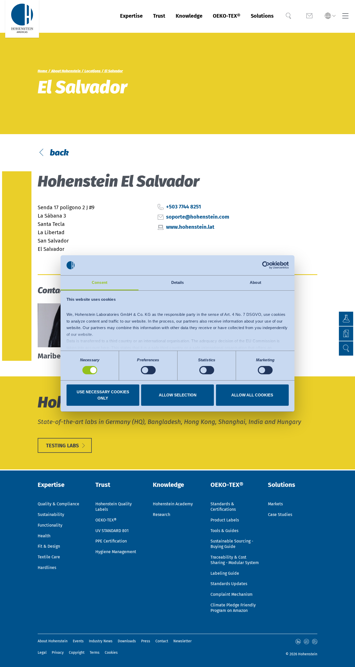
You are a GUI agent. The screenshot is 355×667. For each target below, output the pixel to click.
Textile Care (49, 556)
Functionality (50, 525)
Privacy (58, 652)
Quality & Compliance (58, 503)
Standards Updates (229, 583)
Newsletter (182, 641)
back (58, 152)
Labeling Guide (225, 573)
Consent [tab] (99, 282)
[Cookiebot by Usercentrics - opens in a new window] (266, 265)
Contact (161, 641)
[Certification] (338, 333)
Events (78, 641)
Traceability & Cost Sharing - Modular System (235, 560)
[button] (330, 16)
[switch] (148, 370)
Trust (159, 16)
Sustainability (51, 514)
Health (44, 535)
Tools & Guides (224, 530)
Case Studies (280, 514)
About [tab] (255, 282)
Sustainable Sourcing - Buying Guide (232, 544)
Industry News (101, 641)
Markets (275, 503)
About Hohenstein (53, 641)
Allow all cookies (252, 395)
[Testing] (338, 318)
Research (161, 514)
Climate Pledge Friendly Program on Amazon (233, 608)
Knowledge (189, 16)
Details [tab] (177, 282)
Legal (42, 652)
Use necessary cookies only (103, 395)
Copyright (76, 652)
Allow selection (177, 395)
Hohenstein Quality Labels (113, 506)
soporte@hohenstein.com (197, 217)
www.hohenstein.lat (190, 227)
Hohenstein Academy (173, 503)
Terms (95, 652)
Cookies (111, 652)
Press (145, 641)
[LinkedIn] (298, 641)
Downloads (127, 641)
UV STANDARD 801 (112, 530)
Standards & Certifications (223, 506)
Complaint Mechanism (232, 594)
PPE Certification (111, 541)
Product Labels (225, 520)
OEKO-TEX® (226, 16)
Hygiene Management (115, 551)
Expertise (131, 16)
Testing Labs (62, 445)
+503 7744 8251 (183, 207)
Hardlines (47, 567)
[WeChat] (314, 641)
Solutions (262, 16)
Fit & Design (49, 546)
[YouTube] (306, 641)
